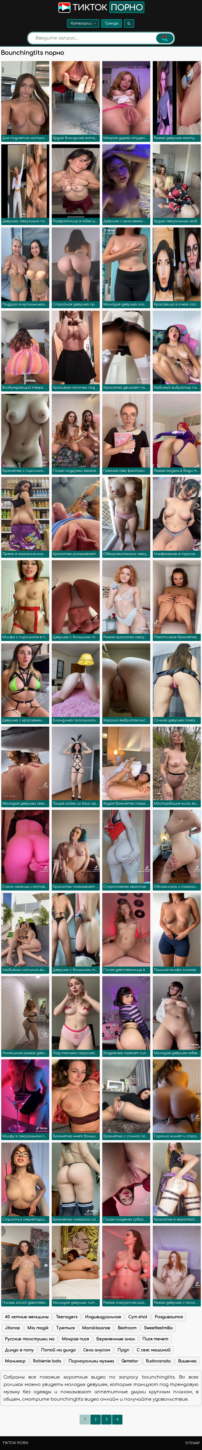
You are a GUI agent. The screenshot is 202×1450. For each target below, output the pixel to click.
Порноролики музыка (91, 1361)
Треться (65, 1328)
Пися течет (155, 1339)
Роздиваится (169, 1317)
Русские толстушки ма (29, 1339)
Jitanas (12, 1328)
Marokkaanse (96, 1328)
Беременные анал (115, 1339)
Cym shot (137, 1317)
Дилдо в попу (19, 1350)
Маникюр (15, 1361)
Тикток (106, 7)
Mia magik (38, 1328)
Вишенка (187, 1361)
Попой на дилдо (58, 1350)
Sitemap (192, 1443)
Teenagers (67, 1317)
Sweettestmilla (158, 1328)
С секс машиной (153, 1350)
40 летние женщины (27, 1317)
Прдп (123, 1350)
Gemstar (129, 1361)
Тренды (111, 23)
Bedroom (127, 1328)
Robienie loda (47, 1361)
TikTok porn (15, 1443)
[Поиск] (164, 38)
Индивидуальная (103, 1317)
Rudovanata (158, 1361)
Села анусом (96, 1350)
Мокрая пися (75, 1339)
